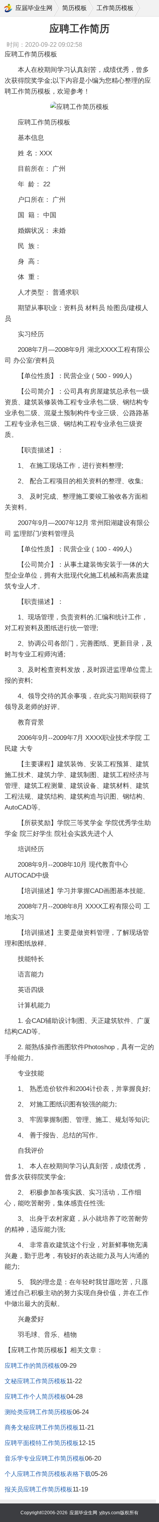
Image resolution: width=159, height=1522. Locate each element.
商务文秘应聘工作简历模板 (42, 1427)
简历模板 (74, 8)
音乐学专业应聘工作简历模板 (45, 1458)
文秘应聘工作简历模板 (35, 1381)
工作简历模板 (115, 8)
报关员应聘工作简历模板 (39, 1489)
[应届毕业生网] (8, 8)
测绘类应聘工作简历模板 (39, 1412)
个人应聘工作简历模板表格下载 (48, 1474)
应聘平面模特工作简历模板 (42, 1443)
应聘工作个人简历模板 (35, 1396)
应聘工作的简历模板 (32, 1365)
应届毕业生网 (33, 8)
